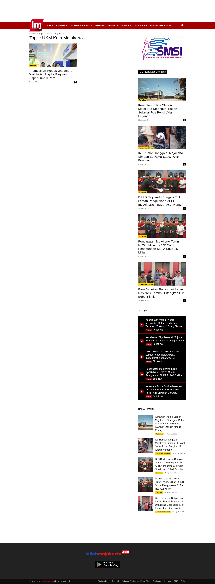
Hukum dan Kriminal (146, 148)
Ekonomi (99, 25)
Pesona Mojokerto (160, 25)
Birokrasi (142, 192)
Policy (183, 581)
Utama (48, 25)
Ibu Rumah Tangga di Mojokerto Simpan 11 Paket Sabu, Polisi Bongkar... (160, 156)
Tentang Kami (103, 581)
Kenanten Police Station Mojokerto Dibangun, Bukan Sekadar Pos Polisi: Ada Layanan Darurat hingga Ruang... (170, 423)
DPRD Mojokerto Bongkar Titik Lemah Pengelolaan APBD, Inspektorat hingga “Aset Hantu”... (161, 200)
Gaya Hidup (139, 25)
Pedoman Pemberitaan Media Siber (136, 581)
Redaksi (115, 581)
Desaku (112, 25)
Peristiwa (61, 25)
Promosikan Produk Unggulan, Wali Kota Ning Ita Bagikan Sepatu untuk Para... (50, 74)
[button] (182, 25)
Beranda (32, 33)
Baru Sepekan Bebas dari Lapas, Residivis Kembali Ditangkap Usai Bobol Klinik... (161, 293)
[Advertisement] (107, 11)
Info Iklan (167, 581)
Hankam (125, 25)
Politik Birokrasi (80, 25)
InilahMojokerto (47, 581)
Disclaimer (157, 581)
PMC (176, 581)
